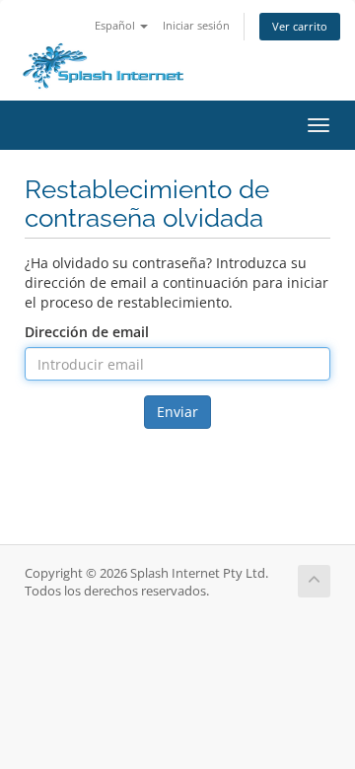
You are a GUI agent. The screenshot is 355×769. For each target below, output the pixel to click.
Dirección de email (87, 331)
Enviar (177, 411)
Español (116, 25)
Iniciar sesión (196, 25)
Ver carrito (299, 26)
